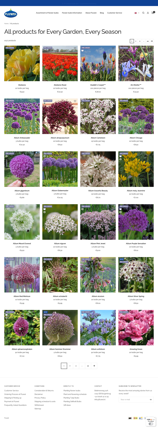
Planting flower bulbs (72, 391)
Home (6, 23)
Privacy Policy (40, 398)
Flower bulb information (72, 13)
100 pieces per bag (98, 88)
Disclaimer (39, 394)
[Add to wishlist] (37, 48)
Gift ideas (67, 405)
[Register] (148, 400)
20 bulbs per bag (22, 88)
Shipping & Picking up (12, 398)
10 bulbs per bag (22, 300)
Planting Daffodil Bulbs (72, 401)
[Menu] (154, 418)
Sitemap (38, 409)
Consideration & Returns (44, 391)
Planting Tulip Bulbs (71, 398)
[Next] (152, 41)
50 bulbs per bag (136, 194)
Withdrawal (39, 405)
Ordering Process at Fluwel (15, 394)
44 (148, 41)
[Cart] (152, 13)
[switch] (151, 424)
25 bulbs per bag (98, 141)
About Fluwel (91, 13)
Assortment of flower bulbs (47, 13)
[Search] (143, 13)
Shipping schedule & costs (45, 401)
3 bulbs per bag (22, 141)
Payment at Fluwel (11, 401)
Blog (102, 13)
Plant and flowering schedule (75, 394)
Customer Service (114, 13)
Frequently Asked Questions (15, 405)
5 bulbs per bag (22, 247)
